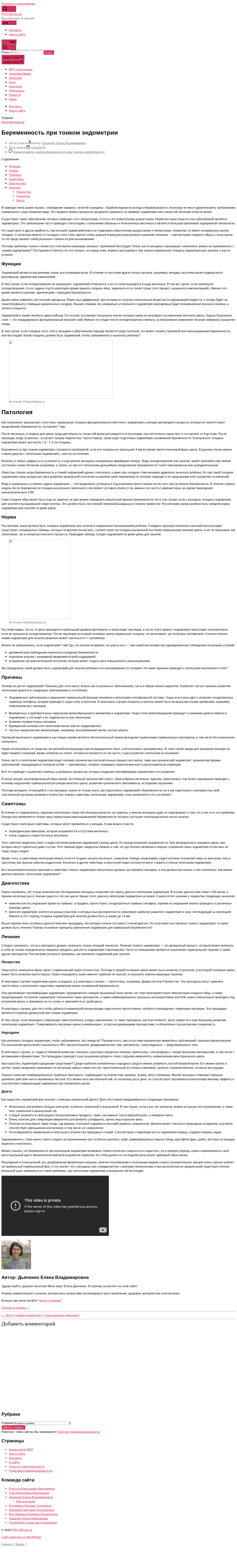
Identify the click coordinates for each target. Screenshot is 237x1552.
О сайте (14, 1462)
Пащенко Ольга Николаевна (28, 1518)
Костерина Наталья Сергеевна (30, 1505)
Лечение (15, 187)
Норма (13, 170)
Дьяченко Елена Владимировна (64, 143)
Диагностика (17, 183)
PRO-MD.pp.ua (11, 14)
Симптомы (16, 179)
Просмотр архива (15, 1307)
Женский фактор (12, 122)
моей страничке (50, 1300)
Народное (23, 196)
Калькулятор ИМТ (21, 1449)
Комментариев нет (59, 152)
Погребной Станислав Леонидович (33, 1522)
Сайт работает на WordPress (21, 1537)
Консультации (25, 1501)
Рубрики (7, 1423)
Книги (13, 99)
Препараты (17, 90)
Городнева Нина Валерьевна (29, 1493)
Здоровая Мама (20, 73)
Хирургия (15, 86)
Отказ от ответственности (26, 1466)
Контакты (15, 30)
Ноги (12, 82)
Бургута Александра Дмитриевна (32, 1488)
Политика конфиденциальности (30, 1471)
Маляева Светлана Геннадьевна (31, 1510)
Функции (15, 166)
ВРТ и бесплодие (21, 69)
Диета (20, 200)
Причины (15, 175)
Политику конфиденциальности (78, 1432)
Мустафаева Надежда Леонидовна (33, 1514)
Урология (15, 78)
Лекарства (23, 192)
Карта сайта (17, 34)
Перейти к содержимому (18, 3)
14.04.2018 (38, 147)
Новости (15, 95)
